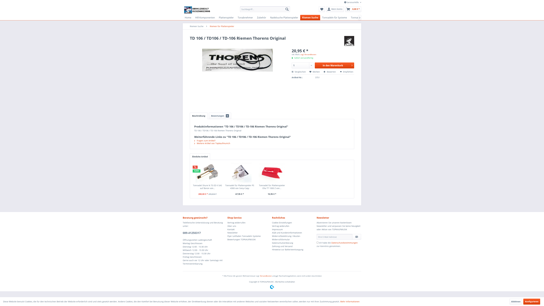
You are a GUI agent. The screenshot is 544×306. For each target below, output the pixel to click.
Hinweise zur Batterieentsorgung (287, 249)
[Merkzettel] (322, 9)
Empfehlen (347, 71)
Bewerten (331, 71)
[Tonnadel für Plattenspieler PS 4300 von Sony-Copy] (240, 173)
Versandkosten (266, 276)
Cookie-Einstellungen (282, 222)
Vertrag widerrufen (236, 222)
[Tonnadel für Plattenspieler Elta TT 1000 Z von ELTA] (272, 173)
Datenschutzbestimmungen (344, 242)
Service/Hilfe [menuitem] (352, 2)
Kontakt (231, 229)
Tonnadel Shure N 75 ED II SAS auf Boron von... (207, 187)
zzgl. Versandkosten (308, 54)
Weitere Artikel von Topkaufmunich (213, 143)
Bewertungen (219, 115)
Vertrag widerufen (280, 226)
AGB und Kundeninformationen (287, 232)
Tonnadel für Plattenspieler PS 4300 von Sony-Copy (239, 187)
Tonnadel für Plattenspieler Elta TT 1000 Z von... (272, 187)
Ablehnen (515, 301)
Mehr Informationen (350, 301)
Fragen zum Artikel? (205, 140)
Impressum (277, 229)
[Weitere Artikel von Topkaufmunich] (349, 41)
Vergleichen (300, 71)
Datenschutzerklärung (282, 243)
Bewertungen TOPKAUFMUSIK (241, 239)
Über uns (231, 226)
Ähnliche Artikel (200, 156)
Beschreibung (198, 115)
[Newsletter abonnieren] (356, 237)
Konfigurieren (531, 301)
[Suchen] (287, 9)
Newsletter (232, 232)
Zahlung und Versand (282, 246)
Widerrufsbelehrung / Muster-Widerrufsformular (286, 238)
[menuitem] (265, 9)
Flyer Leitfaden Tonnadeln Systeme (244, 236)
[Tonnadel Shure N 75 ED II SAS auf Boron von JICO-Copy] (207, 173)
